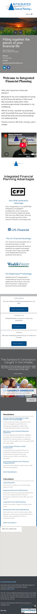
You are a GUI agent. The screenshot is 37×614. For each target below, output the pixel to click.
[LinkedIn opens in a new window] (4, 68)
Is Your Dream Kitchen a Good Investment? (14, 447)
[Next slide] (35, 28)
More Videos (18, 373)
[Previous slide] (2, 28)
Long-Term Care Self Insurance (14, 502)
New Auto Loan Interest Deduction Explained (16, 432)
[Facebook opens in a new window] (8, 68)
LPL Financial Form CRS (8, 582)
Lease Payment (9, 483)
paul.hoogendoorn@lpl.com (13, 63)
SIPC (12, 589)
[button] (29, 14)
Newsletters (8, 414)
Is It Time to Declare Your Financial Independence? (16, 462)
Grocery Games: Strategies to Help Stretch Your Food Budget (15, 418)
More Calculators (10, 523)
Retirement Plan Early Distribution (16, 510)
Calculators (8, 479)
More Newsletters (10, 472)
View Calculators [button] (18, 309)
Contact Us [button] (18, 326)
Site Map (3, 610)
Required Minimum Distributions (15, 490)
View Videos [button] (18, 344)
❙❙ (20, 32)
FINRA (8, 589)
